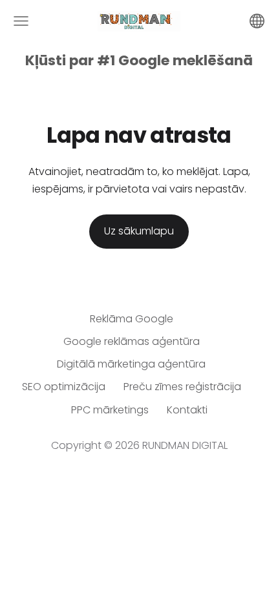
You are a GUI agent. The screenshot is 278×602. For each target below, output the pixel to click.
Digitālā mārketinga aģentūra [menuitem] (131, 364)
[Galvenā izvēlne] (21, 21)
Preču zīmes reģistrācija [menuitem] (182, 386)
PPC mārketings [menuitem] (110, 409)
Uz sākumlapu (139, 230)
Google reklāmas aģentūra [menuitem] (131, 341)
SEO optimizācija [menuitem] (63, 386)
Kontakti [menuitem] (187, 409)
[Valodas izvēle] (257, 21)
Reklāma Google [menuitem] (131, 318)
